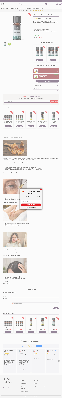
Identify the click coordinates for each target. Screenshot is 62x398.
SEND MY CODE (31, 204)
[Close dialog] (41, 189)
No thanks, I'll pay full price (31, 207)
